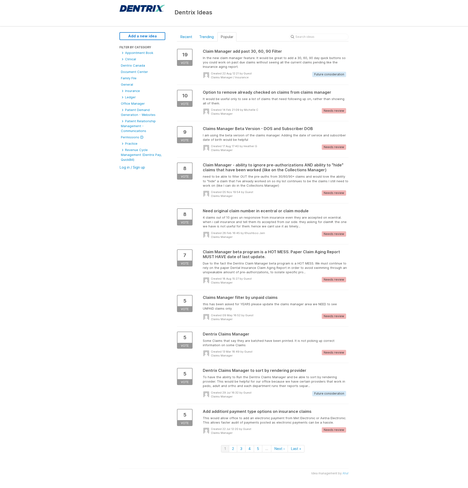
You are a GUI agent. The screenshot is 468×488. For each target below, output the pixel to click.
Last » (296, 448)
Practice (130, 143)
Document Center (134, 72)
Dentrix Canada (133, 65)
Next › (279, 448)
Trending (206, 36)
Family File (128, 78)
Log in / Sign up (132, 167)
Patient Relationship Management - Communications (138, 126)
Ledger (130, 97)
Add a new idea (142, 36)
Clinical (130, 59)
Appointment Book (138, 53)
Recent (186, 36)
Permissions (130, 137)
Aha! (345, 473)
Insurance (132, 91)
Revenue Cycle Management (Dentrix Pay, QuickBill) (141, 155)
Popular (227, 36)
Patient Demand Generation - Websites (138, 112)
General (127, 84)
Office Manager (133, 103)
